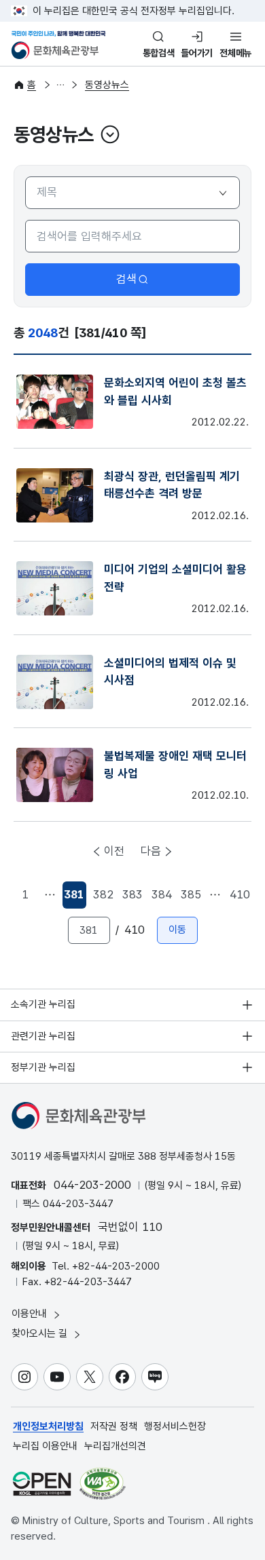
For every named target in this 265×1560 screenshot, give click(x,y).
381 (75, 898)
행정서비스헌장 (175, 1426)
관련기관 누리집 (43, 1036)
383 (132, 894)
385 (191, 894)
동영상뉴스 (107, 85)
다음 (151, 851)
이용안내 (31, 1314)
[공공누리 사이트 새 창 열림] (42, 1483)
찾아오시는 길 (41, 1333)
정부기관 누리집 (43, 1067)
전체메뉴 (235, 52)
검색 (126, 279)
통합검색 (159, 52)
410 (240, 894)
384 (162, 894)
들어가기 (197, 52)
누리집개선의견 (115, 1446)
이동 (177, 930)
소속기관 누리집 (43, 1004)
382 (103, 894)
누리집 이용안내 (45, 1446)
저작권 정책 (113, 1426)
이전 (114, 851)
